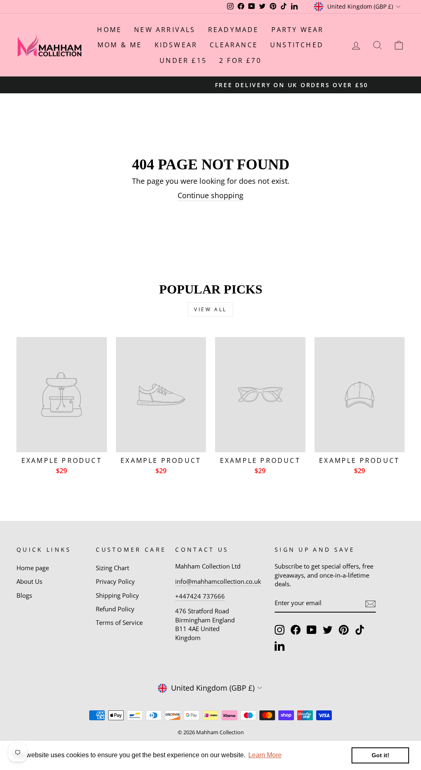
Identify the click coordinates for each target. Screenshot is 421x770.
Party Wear (297, 29)
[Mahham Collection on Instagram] (280, 630)
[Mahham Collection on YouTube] (312, 630)
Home (109, 29)
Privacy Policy (115, 581)
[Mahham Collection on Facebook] (296, 630)
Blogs (24, 595)
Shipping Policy (117, 595)
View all (210, 309)
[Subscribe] (370, 603)
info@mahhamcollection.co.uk (218, 581)
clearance (234, 44)
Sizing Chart (112, 568)
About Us (29, 581)
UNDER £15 (183, 60)
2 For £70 (240, 60)
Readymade (233, 29)
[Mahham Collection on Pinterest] (344, 630)
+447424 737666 (200, 596)
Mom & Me (119, 44)
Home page (32, 568)
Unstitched (297, 44)
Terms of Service (119, 622)
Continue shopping (210, 195)
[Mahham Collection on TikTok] (360, 630)
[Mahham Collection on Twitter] (328, 630)
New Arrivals (164, 29)
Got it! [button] (380, 755)
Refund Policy (115, 609)
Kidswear (176, 44)
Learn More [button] (265, 755)
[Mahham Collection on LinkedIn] (280, 646)
